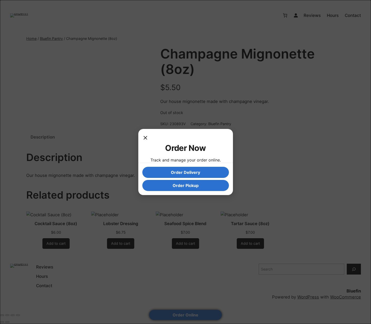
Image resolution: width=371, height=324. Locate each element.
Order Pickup (186, 185)
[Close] (145, 138)
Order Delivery (185, 172)
